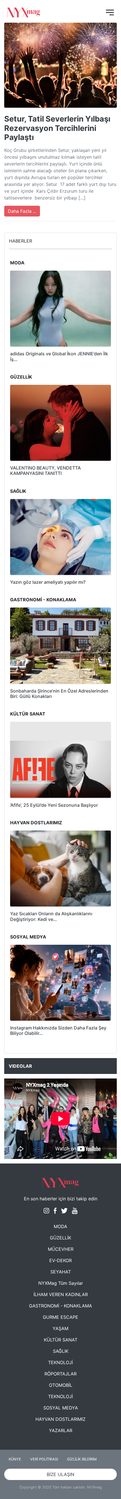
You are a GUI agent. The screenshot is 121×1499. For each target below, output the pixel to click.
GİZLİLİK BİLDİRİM (82, 1459)
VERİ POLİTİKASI (44, 1459)
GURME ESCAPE (60, 1317)
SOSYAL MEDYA (60, 1408)
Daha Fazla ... (22, 211)
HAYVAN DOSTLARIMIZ (60, 1419)
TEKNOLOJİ (60, 1362)
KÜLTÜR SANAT (60, 1340)
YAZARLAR (60, 1430)
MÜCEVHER (60, 1249)
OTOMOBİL (60, 1385)
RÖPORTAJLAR (60, 1374)
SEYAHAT (60, 1272)
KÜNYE (15, 1459)
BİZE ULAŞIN (60, 1474)
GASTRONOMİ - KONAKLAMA (60, 1306)
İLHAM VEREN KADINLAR (60, 1294)
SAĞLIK (60, 1351)
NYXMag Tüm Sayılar (60, 1283)
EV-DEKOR (60, 1260)
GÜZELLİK (60, 1238)
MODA (60, 1226)
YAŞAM (60, 1328)
